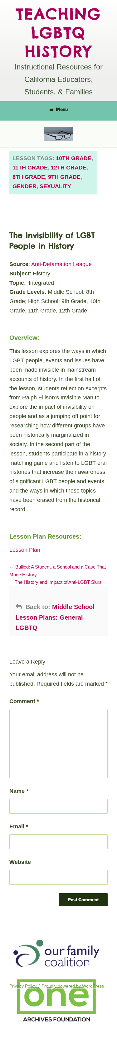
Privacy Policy (23, 985)
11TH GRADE (30, 167)
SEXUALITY (55, 186)
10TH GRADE (73, 158)
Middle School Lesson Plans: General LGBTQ (55, 617)
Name (18, 791)
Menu (62, 109)
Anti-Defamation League (61, 264)
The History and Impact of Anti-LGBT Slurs (59, 582)
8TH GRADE (28, 177)
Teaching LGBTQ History (58, 32)
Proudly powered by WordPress (72, 985)
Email (18, 826)
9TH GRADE (64, 177)
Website (20, 862)
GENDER (24, 186)
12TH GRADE (68, 167)
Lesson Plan (24, 550)
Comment (24, 701)
